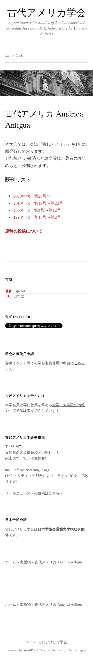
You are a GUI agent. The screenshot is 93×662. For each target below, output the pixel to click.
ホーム (10, 561)
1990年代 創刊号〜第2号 (37, 217)
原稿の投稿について (23, 231)
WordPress (31, 650)
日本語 (18, 296)
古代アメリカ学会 (46, 12)
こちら (79, 362)
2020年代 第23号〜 (32, 196)
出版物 (25, 561)
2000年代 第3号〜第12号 (37, 210)
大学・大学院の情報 (68, 404)
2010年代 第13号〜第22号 (38, 203)
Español (19, 290)
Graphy (57, 650)
